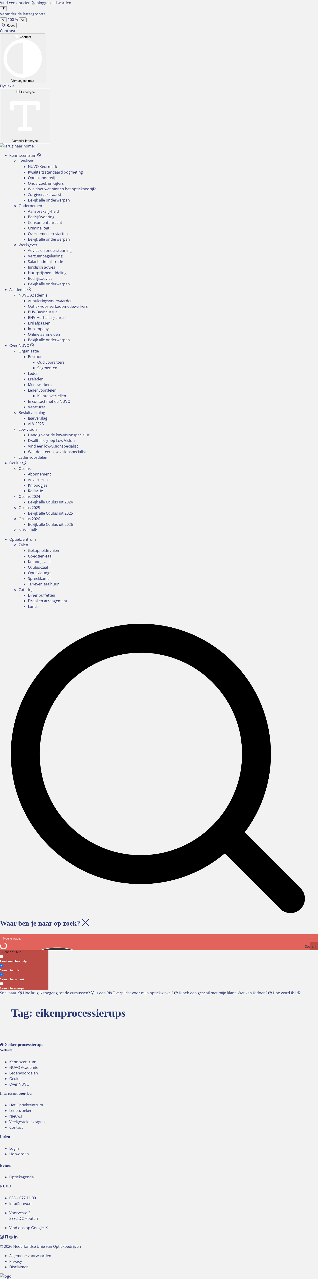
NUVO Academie (23, 1067)
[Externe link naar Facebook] (7, 1237)
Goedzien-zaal (40, 556)
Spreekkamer (39, 578)
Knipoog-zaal (39, 561)
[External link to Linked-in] (16, 1237)
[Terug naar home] (17, 146)
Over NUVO (19, 1084)
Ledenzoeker (20, 1110)
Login (14, 1148)
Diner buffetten (41, 595)
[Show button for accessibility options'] (3, 8)
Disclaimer (18, 1266)
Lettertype (28, 92)
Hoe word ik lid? (286, 992)
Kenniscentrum (22, 1061)
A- (3, 20)
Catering (26, 589)
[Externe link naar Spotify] (11, 1237)
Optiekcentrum (22, 539)
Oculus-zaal (38, 567)
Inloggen (43, 2)
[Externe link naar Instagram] (2, 1237)
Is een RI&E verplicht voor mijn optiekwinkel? (134, 992)
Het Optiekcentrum (26, 1105)
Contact (16, 1127)
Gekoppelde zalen (43, 550)
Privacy (15, 1261)
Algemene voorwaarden (30, 1255)
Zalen (23, 544)
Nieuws (15, 1116)
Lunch (33, 606)
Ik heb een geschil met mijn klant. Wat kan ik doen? (223, 992)
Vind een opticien (15, 2)
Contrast (25, 37)
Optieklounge (39, 572)
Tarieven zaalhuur (43, 584)
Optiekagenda (21, 1177)
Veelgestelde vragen (27, 1121)
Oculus (15, 1078)
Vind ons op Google (27, 1227)
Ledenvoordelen (23, 1073)
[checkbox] (23, 958)
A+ (23, 20)
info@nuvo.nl (20, 1203)
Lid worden (61, 2)
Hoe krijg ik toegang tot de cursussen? (56, 992)
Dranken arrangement (47, 600)
